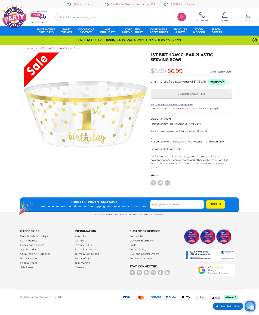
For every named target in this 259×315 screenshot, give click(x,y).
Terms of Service (153, 214)
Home (29, 48)
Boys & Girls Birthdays (34, 236)
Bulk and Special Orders (144, 253)
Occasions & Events (32, 245)
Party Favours (29, 258)
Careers (79, 267)
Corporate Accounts (142, 258)
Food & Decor (28, 262)
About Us (80, 236)
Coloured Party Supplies (35, 253)
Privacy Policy (138, 214)
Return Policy (138, 249)
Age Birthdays (29, 249)
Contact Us (136, 236)
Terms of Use (83, 258)
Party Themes (28, 240)
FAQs (133, 245)
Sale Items (26, 267)
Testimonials (82, 262)
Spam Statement (85, 249)
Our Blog (80, 240)
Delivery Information (142, 240)
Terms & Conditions (87, 253)
